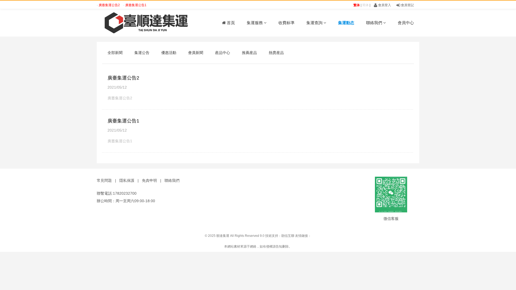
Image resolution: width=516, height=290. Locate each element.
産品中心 (222, 52)
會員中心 (406, 22)
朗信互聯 (287, 236)
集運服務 (255, 22)
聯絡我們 (374, 22)
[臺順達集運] (142, 23)
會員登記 (407, 5)
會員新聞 (195, 52)
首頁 (230, 22)
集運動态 (346, 22)
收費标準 (286, 22)
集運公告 (141, 52)
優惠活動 (168, 52)
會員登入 (384, 5)
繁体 (356, 5)
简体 (365, 5)
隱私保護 (126, 180)
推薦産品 (249, 52)
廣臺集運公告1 (135, 5)
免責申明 (149, 180)
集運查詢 (315, 22)
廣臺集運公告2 (110, 5)
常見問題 (104, 180)
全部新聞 (115, 52)
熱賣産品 (276, 52)
